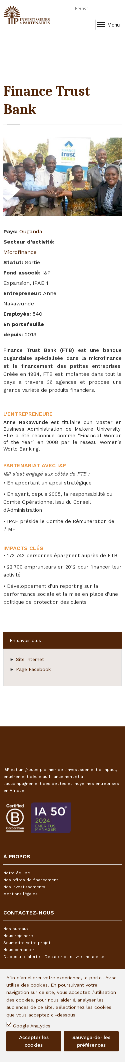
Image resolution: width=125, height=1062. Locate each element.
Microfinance (20, 252)
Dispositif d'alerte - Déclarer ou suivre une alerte (53, 956)
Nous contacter (18, 949)
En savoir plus (25, 640)
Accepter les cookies (34, 1041)
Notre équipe (16, 873)
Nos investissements (24, 887)
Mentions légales (20, 894)
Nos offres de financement (30, 880)
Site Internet (30, 659)
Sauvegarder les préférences (91, 1041)
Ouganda (30, 231)
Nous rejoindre (18, 935)
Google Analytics (31, 1025)
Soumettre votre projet (26, 942)
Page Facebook (33, 669)
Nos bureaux (15, 928)
